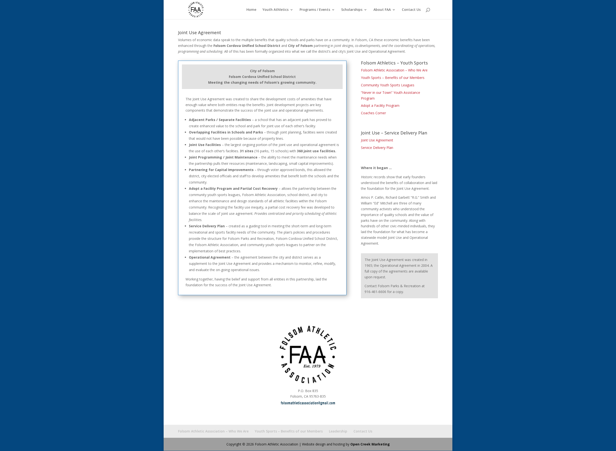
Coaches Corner (373, 113)
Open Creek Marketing (370, 444)
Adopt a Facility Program (380, 105)
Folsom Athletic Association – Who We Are (394, 70)
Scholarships (351, 10)
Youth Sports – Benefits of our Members (392, 77)
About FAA (382, 10)
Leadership (338, 431)
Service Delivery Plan (377, 147)
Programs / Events (315, 10)
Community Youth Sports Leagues (387, 85)
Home (251, 10)
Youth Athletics (276, 10)
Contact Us (411, 10)
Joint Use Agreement (377, 140)
